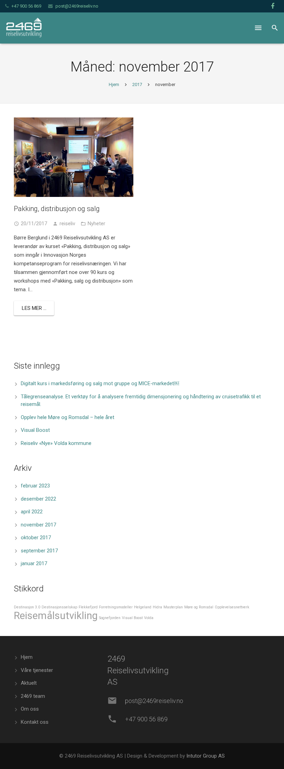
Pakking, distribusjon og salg (57, 209)
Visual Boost (35, 430)
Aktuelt (29, 683)
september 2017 (39, 551)
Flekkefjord (88, 607)
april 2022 (32, 512)
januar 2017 (34, 563)
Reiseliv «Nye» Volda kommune (56, 443)
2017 (137, 84)
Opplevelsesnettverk (232, 607)
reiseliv (67, 223)
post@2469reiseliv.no (76, 6)
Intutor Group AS (205, 756)
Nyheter (96, 223)
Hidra (157, 607)
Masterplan (173, 607)
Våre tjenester (37, 670)
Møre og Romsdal (198, 607)
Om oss (30, 709)
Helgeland (142, 607)
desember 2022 (38, 499)
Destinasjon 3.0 (27, 607)
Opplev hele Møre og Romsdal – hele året (67, 417)
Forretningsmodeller (116, 607)
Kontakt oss (34, 722)
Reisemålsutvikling (56, 615)
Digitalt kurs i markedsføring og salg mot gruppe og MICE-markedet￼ (100, 383)
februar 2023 (35, 486)
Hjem (114, 84)
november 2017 (38, 525)
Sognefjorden (110, 618)
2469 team (33, 696)
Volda (148, 618)
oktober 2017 (36, 537)
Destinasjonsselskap (59, 607)
